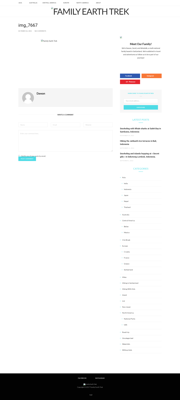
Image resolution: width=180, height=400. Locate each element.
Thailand (127, 207)
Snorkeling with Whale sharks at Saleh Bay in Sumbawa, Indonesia (140, 130)
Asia (20, 3)
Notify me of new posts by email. (33, 156)
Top (90, 395)
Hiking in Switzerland (130, 283)
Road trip (125, 332)
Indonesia (127, 189)
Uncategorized (127, 338)
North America (83, 3)
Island (124, 295)
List (123, 301)
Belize (126, 226)
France (126, 258)
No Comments (40, 31)
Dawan (41, 93)
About (98, 3)
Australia (33, 3)
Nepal (126, 201)
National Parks (129, 319)
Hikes (124, 277)
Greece (126, 264)
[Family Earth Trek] (90, 11)
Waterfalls (126, 344)
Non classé (126, 307)
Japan (126, 195)
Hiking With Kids (128, 289)
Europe (66, 3)
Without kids (127, 350)
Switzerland (128, 270)
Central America (49, 3)
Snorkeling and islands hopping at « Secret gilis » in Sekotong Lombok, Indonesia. (139, 155)
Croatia (127, 252)
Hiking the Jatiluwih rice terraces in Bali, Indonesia (138, 142)
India (126, 183)
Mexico (127, 232)
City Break (126, 240)
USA (125, 325)
